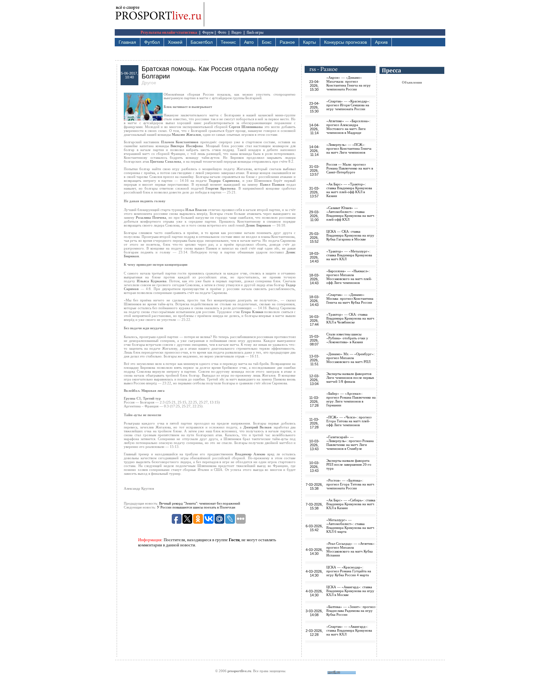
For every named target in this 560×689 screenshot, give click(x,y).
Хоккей (175, 42)
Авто (249, 42)
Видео (236, 32)
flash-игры (255, 32)
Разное (287, 42)
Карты (309, 42)
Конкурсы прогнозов (345, 42)
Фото (222, 32)
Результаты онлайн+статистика (169, 32)
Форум (208, 32)
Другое (149, 82)
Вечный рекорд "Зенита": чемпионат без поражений (199, 503)
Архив (381, 42)
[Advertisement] (327, 14)
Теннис (228, 42)
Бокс (267, 42)
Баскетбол (202, 42)
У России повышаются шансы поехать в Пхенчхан (196, 507)
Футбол (152, 42)
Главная (127, 42)
